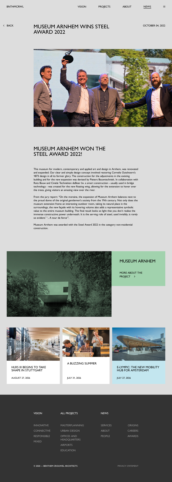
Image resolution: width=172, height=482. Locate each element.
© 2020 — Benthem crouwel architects (56, 465)
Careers (133, 430)
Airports (66, 445)
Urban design (70, 430)
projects (69, 413)
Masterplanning (72, 425)
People (105, 436)
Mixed (38, 441)
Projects (104, 6)
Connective (42, 430)
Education (68, 450)
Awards (133, 436)
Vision (82, 6)
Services (106, 425)
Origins (133, 425)
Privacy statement (128, 465)
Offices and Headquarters (70, 437)
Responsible (42, 436)
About (127, 6)
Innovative (41, 425)
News (147, 6)
